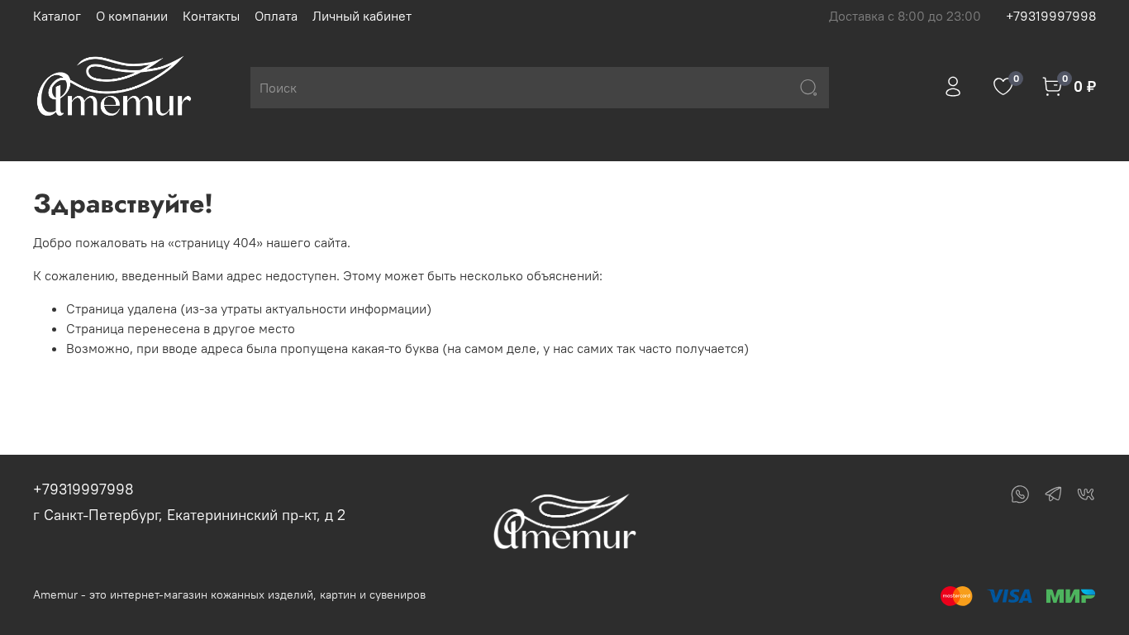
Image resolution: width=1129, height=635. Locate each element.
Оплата (276, 15)
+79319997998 (1051, 15)
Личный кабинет (362, 15)
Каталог (57, 15)
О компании (132, 15)
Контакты (211, 15)
